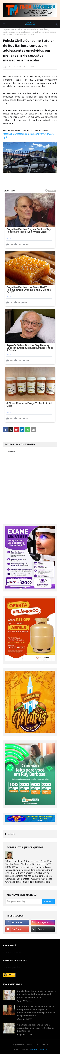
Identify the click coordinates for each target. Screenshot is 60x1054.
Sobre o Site (32, 1044)
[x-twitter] (43, 929)
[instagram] (43, 922)
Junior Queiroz (11, 66)
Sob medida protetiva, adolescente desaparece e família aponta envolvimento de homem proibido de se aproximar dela (36, 1011)
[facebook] (17, 922)
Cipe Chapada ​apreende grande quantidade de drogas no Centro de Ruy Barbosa (35, 1027)
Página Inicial (18, 1044)
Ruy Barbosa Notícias (37, 1049)
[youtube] (17, 929)
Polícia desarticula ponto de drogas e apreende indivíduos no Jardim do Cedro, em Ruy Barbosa (36, 994)
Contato (44, 1044)
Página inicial (8, 29)
